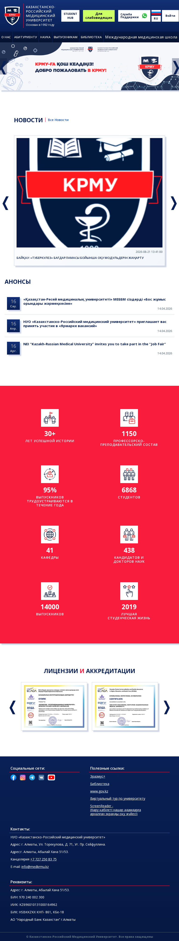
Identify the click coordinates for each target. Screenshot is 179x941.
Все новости (58, 120)
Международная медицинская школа (141, 37)
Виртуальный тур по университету (117, 798)
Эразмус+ (97, 776)
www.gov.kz (99, 791)
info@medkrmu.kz (35, 866)
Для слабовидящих (98, 15)
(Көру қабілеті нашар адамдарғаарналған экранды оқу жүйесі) (115, 810)
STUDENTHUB (70, 16)
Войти (170, 16)
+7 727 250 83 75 (43, 859)
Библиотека (99, 784)
